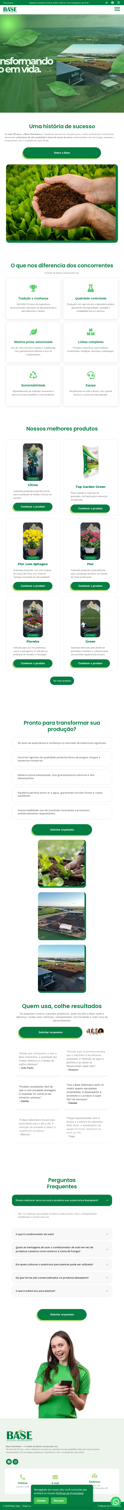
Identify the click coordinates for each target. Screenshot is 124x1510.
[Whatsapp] (106, 2)
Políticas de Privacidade (109, 1506)
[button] (58, 3)
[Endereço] (94, 1476)
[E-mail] (55, 1477)
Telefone (23, 1483)
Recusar (59, 1500)
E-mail (55, 1483)
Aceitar (41, 1500)
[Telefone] (22, 1477)
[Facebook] (112, 2)
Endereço (94, 1482)
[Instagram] (118, 2)
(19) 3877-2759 (22, 1487)
